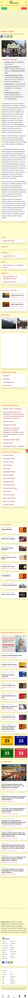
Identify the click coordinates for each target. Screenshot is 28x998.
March (3, 976)
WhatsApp (4, 8)
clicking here (16, 932)
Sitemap (4, 952)
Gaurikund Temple (8, 421)
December (12, 983)
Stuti (2, 262)
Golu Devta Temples (9, 495)
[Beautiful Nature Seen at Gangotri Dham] (9, 323)
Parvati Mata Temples (9, 485)
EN (27, 450)
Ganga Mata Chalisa (9, 256)
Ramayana (6, 375)
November (12, 980)
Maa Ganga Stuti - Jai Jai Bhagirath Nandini (13, 266)
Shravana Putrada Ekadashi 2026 (13, 5)
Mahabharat (6, 379)
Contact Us (4, 943)
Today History (13, 951)
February (4, 974)
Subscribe (24, 8)
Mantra (3, 247)
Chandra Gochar (12, 948)
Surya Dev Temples (8, 504)
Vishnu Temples (7, 465)
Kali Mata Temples (8, 455)
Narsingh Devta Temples (10, 488)
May (3, 980)
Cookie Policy (5, 947)
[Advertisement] (14, 19)
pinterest (9, 962)
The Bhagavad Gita (8, 382)
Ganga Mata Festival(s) (9, 290)
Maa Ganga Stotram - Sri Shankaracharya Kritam (10, 277)
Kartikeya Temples (8, 481)
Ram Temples (7, 491)
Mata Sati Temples (8, 462)
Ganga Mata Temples (9, 471)
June (3, 983)
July (11, 972)
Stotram (4, 273)
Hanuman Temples (8, 475)
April (3, 978)
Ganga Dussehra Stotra (10, 282)
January (4, 972)
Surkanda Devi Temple (9, 425)
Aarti (2, 237)
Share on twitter (5, 36)
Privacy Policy (5, 945)
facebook (3, 962)
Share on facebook (2, 36)
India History (4, 970)
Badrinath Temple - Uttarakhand (12, 409)
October (12, 978)
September (12, 976)
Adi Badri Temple (8, 443)
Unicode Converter (12, 956)
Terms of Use (13, 953)
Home (2, 5)
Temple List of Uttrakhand (9, 452)
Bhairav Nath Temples (9, 498)
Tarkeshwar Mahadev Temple (11, 439)
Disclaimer (4, 950)
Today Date (4, 954)
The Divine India (14, 2)
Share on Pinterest (8, 36)
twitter (6, 962)
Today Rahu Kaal (13, 944)
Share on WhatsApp (11, 36)
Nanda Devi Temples (9, 501)
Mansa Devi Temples (9, 478)
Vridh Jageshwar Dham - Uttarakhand (13, 446)
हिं (26, 452)
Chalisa (3, 252)
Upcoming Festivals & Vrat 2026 (12, 632)
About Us (4, 941)
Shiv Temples (7, 468)
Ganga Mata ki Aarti (8, 240)
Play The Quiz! (7, 385)
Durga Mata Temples (9, 458)
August (11, 974)
